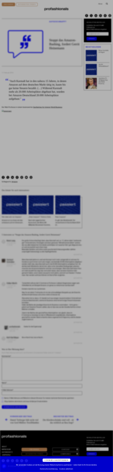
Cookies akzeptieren (56, 460)
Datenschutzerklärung (48, 469)
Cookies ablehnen (66, 469)
